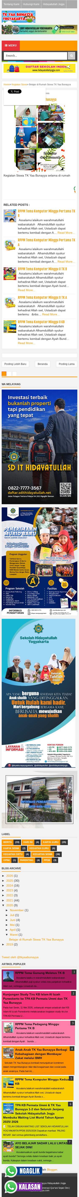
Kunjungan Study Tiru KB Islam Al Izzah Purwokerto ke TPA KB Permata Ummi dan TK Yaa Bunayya (35, 998)
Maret (14, 934)
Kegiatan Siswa (42, 854)
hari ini (28, 842)
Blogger (52, 1169)
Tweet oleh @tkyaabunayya (20, 957)
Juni (13, 920)
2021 (10, 900)
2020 (10, 905)
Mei (13, 925)
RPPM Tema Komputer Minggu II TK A (42, 297)
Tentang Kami (11, 4)
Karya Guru (51, 842)
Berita (7, 842)
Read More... (66, 232)
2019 (10, 944)
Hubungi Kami (31, 4)
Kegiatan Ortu (13, 854)
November (17, 910)
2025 (10, 880)
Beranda (43, 364)
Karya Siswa (11, 848)
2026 (10, 875)
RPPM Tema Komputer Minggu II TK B (42, 269)
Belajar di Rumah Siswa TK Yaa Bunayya (36, 939)
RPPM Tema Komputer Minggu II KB (41, 322)
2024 (10, 885)
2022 (10, 895)
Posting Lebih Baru (15, 364)
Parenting (26, 860)
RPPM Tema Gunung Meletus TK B (40, 973)
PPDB (47, 860)
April (13, 929)
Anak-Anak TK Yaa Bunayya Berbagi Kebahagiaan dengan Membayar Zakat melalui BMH (41, 1054)
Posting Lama (67, 364)
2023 (10, 890)
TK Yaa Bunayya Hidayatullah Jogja (47, 1183)
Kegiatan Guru (39, 848)
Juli (12, 915)
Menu (12, 46)
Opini (6, 860)
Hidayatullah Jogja (53, 4)
